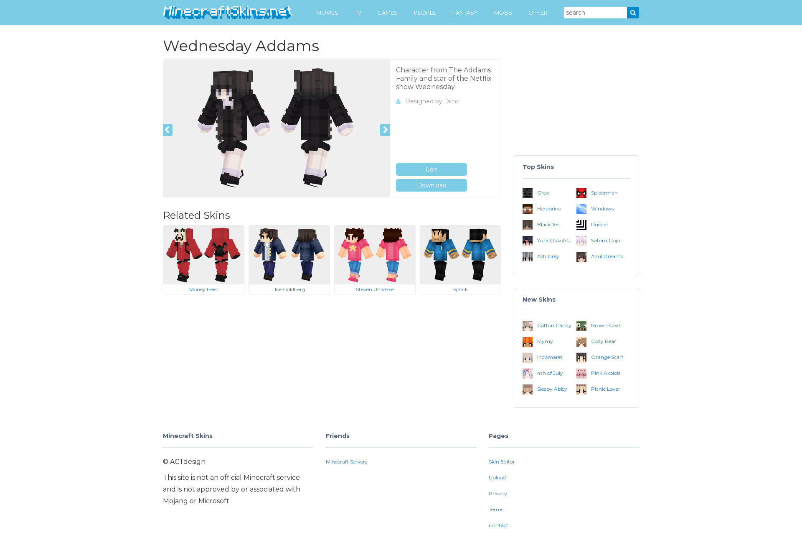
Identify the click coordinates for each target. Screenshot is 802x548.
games (388, 12)
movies (327, 12)
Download (432, 185)
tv (358, 12)
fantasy (465, 12)
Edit (431, 169)
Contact (498, 525)
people (425, 12)
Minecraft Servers (346, 461)
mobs (503, 12)
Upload (497, 477)
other (538, 12)
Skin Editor (502, 461)
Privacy (498, 493)
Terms (496, 509)
